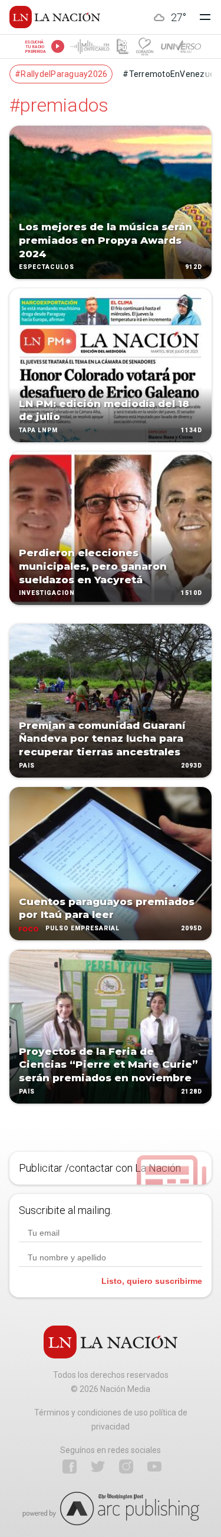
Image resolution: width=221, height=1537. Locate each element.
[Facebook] (69, 1466)
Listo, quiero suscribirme (151, 1281)
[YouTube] (154, 1466)
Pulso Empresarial (82, 928)
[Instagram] (126, 1466)
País (27, 765)
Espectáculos (46, 267)
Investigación (47, 593)
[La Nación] (54, 17)
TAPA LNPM (38, 430)
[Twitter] (97, 1466)
